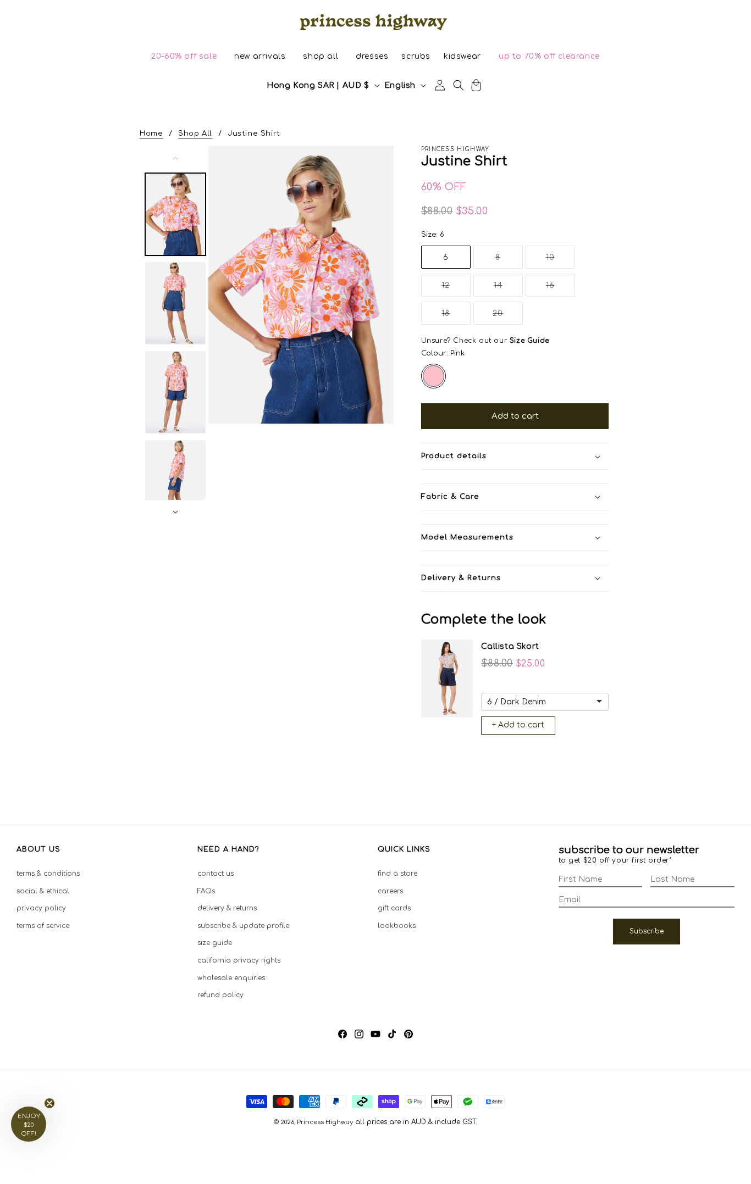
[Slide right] (175, 512)
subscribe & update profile (243, 925)
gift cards (394, 908)
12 (456, 289)
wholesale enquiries (231, 977)
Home (151, 133)
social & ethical (42, 890)
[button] (183, 56)
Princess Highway (325, 1122)
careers (390, 890)
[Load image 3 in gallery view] (175, 392)
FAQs (206, 890)
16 (560, 289)
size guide (214, 943)
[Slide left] (175, 158)
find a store (397, 873)
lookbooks (397, 925)
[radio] (433, 376)
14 (508, 289)
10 (560, 261)
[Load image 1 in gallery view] (175, 214)
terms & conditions (48, 873)
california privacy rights (238, 960)
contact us (215, 873)
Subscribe (646, 931)
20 (508, 317)
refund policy (220, 995)
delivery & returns (227, 908)
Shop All (195, 133)
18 (456, 317)
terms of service (42, 925)
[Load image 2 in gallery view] (175, 303)
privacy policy (41, 908)
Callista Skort (510, 646)
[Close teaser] (49, 1103)
